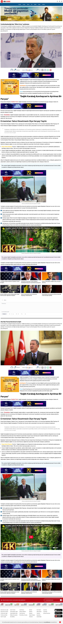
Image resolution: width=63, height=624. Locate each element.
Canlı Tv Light (3, 616)
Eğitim (35, 4)
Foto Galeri (39, 609)
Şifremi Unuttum (46, 613)
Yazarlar (38, 613)
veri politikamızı (47, 622)
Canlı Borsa (22, 609)
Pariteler (44, 604)
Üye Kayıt (45, 611)
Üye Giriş (45, 609)
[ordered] (16, 314)
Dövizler (30, 611)
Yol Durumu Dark (4, 615)
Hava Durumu (24, 604)
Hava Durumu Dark (4, 611)
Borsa (2, 604)
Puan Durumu (31, 604)
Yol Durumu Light (4, 613)
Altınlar (30, 609)
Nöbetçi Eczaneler (14, 615)
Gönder (4, 313)
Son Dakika (12, 616)
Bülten (28, 4)
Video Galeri (39, 611)
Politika (43, 4)
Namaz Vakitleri (8, 604)
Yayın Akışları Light (14, 611)
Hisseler (38, 604)
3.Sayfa (19, 4)
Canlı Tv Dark (12, 609)
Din (31, 4)
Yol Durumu (51, 604)
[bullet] (18, 314)
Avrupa (24, 4)
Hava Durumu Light (4, 609)
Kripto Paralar (59, 604)
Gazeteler (16, 604)
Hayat (39, 4)
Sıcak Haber (39, 616)
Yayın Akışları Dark (13, 613)
